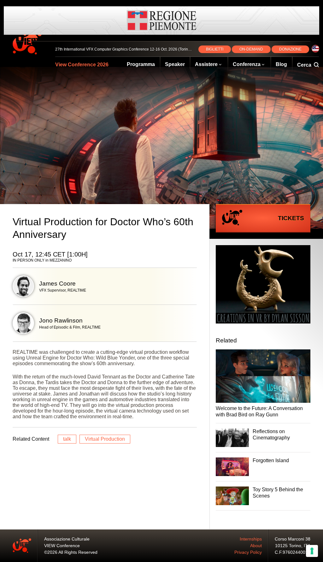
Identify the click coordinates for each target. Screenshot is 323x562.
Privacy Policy (248, 552)
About (256, 545)
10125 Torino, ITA (292, 545)
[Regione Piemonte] (161, 20)
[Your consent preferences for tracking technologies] (312, 551)
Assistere (206, 64)
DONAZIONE (290, 49)
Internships (251, 538)
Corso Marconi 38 (292, 538)
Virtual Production (105, 439)
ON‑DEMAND (251, 49)
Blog (281, 64)
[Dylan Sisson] (263, 285)
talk (67, 439)
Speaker (175, 64)
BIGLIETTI (214, 49)
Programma (141, 64)
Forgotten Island (271, 460)
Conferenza (247, 64)
